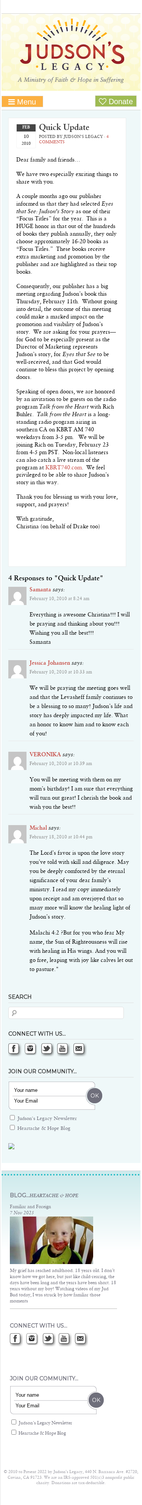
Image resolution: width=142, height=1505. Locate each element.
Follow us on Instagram (31, 1050)
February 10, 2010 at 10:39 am (61, 764)
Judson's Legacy (71, 51)
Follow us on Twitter (47, 1050)
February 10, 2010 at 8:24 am (59, 599)
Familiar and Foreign (30, 1207)
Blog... (44, 1195)
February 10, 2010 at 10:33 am (61, 672)
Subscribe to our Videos (63, 1050)
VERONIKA (45, 755)
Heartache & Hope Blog (43, 1128)
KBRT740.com (63, 468)
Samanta (40, 590)
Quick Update (64, 128)
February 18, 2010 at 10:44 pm (61, 837)
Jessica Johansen (50, 663)
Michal (38, 828)
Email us (80, 1050)
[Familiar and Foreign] (51, 1263)
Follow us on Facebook (15, 1050)
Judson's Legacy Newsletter (46, 1118)
